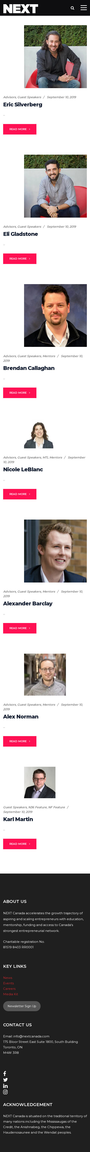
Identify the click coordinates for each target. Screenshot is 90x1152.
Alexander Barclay (27, 603)
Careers (9, 989)
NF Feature (56, 807)
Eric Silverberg (22, 104)
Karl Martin (18, 819)
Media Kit (10, 994)
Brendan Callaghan (28, 368)
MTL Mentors (52, 457)
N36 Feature (37, 807)
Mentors (48, 356)
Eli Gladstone (20, 234)
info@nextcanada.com (31, 1036)
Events (8, 983)
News (7, 978)
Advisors (9, 97)
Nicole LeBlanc (23, 469)
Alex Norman (20, 716)
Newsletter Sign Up (22, 1006)
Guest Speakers (29, 97)
